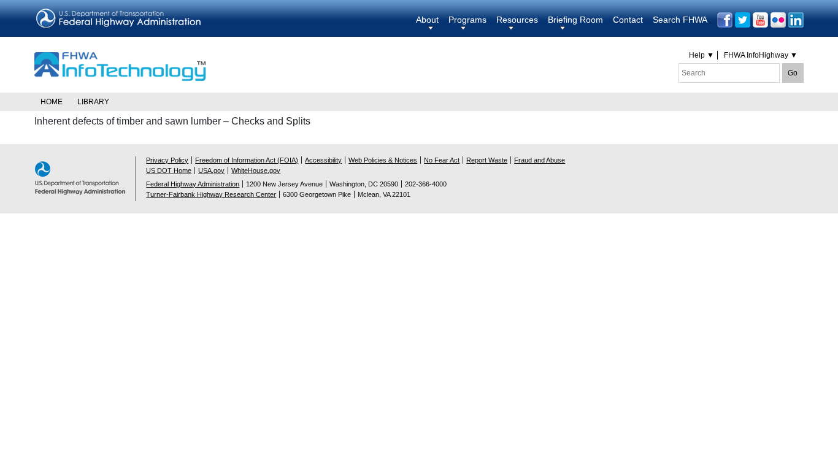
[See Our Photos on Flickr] (778, 20)
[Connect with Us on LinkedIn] (796, 20)
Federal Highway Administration (192, 184)
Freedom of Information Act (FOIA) (246, 160)
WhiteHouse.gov (255, 170)
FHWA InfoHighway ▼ (761, 55)
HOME (51, 102)
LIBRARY (93, 102)
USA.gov (211, 170)
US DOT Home (168, 170)
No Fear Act (441, 160)
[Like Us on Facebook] (724, 20)
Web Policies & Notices (382, 160)
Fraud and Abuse (539, 160)
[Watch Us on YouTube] (760, 20)
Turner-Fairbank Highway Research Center (211, 194)
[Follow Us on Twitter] (742, 20)
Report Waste (486, 160)
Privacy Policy (167, 160)
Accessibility (323, 160)
